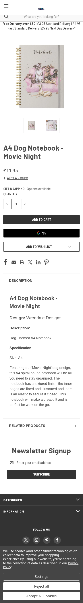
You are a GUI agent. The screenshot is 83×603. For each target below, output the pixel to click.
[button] (15, 178)
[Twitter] (30, 262)
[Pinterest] (46, 262)
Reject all (41, 586)
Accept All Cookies (41, 596)
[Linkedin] (38, 262)
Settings (41, 576)
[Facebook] (5, 262)
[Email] (14, 262)
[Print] (22, 262)
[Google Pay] (41, 233)
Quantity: (10, 194)
